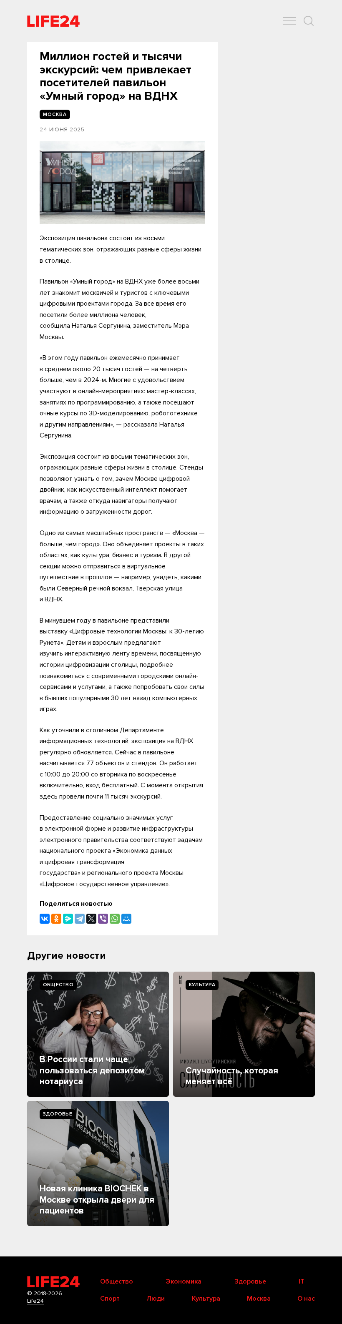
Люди (155, 1298)
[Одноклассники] (56, 919)
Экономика (183, 1281)
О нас (306, 1298)
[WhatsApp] (115, 919)
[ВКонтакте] (45, 919)
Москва (259, 1298)
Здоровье (57, 1114)
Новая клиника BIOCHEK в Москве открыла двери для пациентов (97, 1199)
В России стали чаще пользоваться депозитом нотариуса (92, 1070)
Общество (58, 985)
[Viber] (103, 919)
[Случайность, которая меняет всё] (244, 1034)
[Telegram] (80, 919)
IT (301, 1281)
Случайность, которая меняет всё (232, 1076)
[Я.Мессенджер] (68, 919)
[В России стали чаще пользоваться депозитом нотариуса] (98, 1034)
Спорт (110, 1298)
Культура (202, 985)
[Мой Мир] (126, 919)
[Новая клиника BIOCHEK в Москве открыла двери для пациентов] (98, 1163)
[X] (91, 919)
